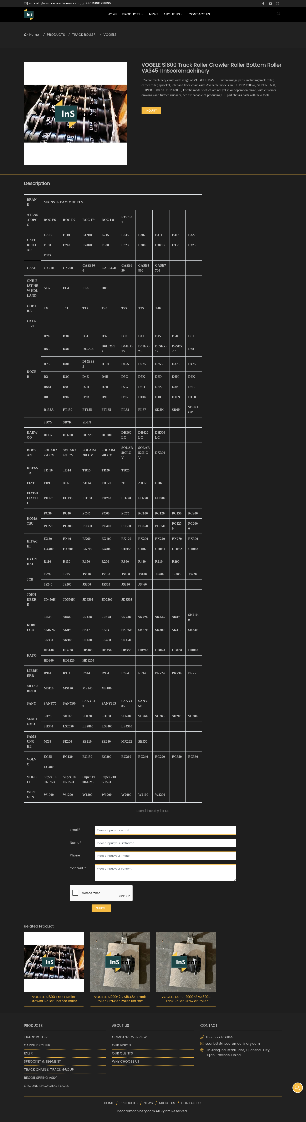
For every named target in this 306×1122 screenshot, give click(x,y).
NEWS (153, 14)
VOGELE (109, 34)
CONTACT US (199, 14)
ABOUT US (171, 14)
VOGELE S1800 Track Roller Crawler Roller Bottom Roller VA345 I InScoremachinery (53, 999)
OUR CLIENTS (122, 1053)
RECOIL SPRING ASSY (40, 1077)
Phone (75, 855)
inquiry (151, 110)
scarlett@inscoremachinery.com (53, 3)
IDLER (28, 1053)
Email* (75, 829)
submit (101, 908)
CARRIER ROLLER (37, 1045)
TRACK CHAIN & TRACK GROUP (49, 1069)
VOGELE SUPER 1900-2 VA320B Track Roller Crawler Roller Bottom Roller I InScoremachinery (186, 999)
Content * (78, 868)
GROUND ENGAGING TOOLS (46, 1085)
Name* (75, 842)
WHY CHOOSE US (125, 1061)
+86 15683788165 (98, 3)
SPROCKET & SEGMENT (42, 1061)
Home (34, 34)
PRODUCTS (131, 14)
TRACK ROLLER (84, 34)
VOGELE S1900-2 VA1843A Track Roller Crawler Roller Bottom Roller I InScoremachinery (120, 999)
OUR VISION (121, 1045)
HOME (112, 14)
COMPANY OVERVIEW (129, 1037)
